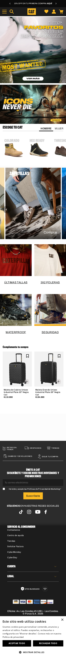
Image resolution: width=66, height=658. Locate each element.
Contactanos (13, 530)
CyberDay (12, 557)
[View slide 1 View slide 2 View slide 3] (33, 50)
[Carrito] (61, 11)
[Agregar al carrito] (17, 381)
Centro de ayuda (15, 535)
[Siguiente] (59, 209)
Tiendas (11, 541)
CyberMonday (14, 552)
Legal (10, 576)
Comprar (50, 232)
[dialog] (33, 637)
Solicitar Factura (15, 546)
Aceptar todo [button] (17, 643)
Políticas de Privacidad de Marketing (43, 489)
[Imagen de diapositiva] (33, 50)
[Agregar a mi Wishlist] (27, 356)
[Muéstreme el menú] (4, 11)
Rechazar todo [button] (48, 643)
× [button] (62, 620)
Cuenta (11, 566)
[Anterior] (6, 209)
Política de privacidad (13, 637)
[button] (33, 652)
